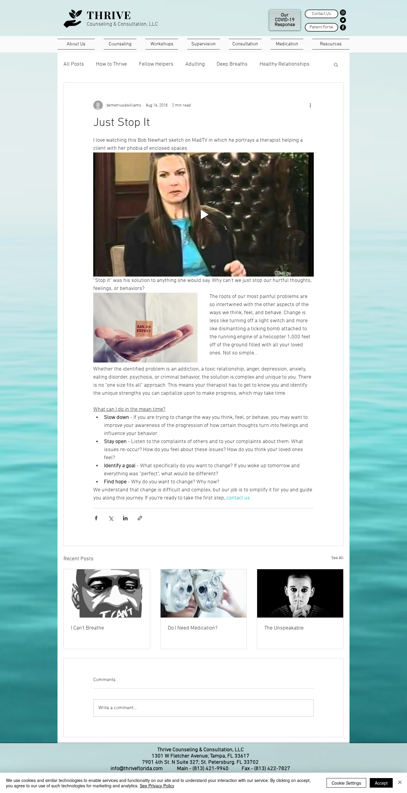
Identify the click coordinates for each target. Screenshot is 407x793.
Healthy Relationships (285, 64)
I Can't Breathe (87, 628)
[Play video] (203, 214)
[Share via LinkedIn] (125, 518)
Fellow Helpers (156, 64)
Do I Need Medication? (193, 628)
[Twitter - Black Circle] (343, 20)
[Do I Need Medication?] (204, 593)
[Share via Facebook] (96, 518)
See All (337, 558)
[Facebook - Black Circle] (343, 27)
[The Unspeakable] (300, 593)
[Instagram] (343, 13)
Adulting (195, 64)
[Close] (399, 782)
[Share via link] (140, 518)
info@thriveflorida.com (137, 769)
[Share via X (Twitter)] (111, 518)
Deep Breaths (232, 64)
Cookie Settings (346, 783)
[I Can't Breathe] (107, 593)
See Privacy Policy (157, 786)
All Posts (73, 64)
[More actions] (310, 105)
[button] (336, 64)
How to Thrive (111, 64)
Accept (381, 783)
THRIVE (109, 14)
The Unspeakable (284, 628)
